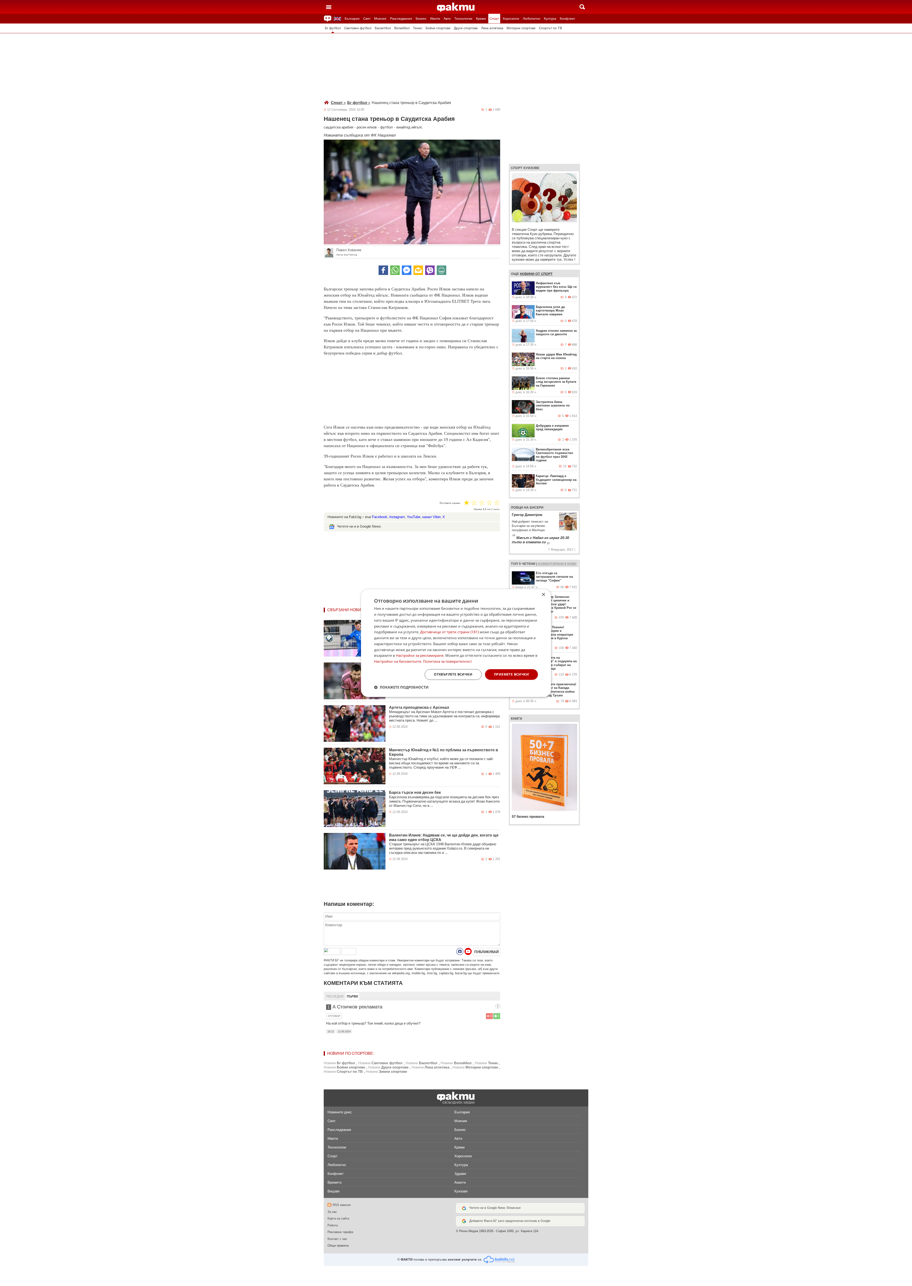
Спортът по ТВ (550, 28)
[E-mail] (418, 270)
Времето (335, 1182)
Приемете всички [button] (511, 674)
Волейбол (402, 28)
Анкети (460, 1182)
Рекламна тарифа (340, 1232)
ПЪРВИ (352, 996)
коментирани (551, 564)
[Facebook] (383, 270)
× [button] (543, 594)
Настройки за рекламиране (419, 655)
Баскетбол (383, 28)
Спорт (494, 18)
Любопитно (531, 18)
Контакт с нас (337, 1239)
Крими (481, 18)
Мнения (380, 18)
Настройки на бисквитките (397, 661)
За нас (332, 1212)
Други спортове (466, 28)
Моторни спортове (521, 28)
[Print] (441, 270)
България (352, 18)
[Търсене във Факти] (582, 7)
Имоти (435, 18)
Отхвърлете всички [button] (453, 674)
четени (528, 564)
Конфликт (567, 18)
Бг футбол (333, 28)
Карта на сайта (338, 1218)
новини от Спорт (536, 274)
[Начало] (456, 7)
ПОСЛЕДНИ (334, 996)
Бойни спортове (438, 28)
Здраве (460, 1174)
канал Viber (431, 517)
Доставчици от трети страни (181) (449, 632)
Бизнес (421, 18)
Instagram (397, 517)
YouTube (413, 517)
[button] (401, 687)
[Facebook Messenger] (406, 270)
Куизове (461, 1191)
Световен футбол (357, 28)
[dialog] (456, 643)
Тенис (417, 28)
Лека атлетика (492, 28)
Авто (447, 18)
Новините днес (340, 1112)
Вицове (334, 1191)
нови (571, 564)
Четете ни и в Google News (359, 526)
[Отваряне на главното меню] (329, 7)
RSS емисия (342, 1205)
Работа (333, 1225)
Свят (366, 18)
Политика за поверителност (447, 661)
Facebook (379, 517)
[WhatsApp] (395, 270)
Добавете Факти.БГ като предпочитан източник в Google (509, 1221)
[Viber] (430, 270)
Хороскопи (511, 18)
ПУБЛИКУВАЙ (486, 952)
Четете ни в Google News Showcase (495, 1208)
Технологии (463, 18)
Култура (550, 18)
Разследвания (401, 18)
